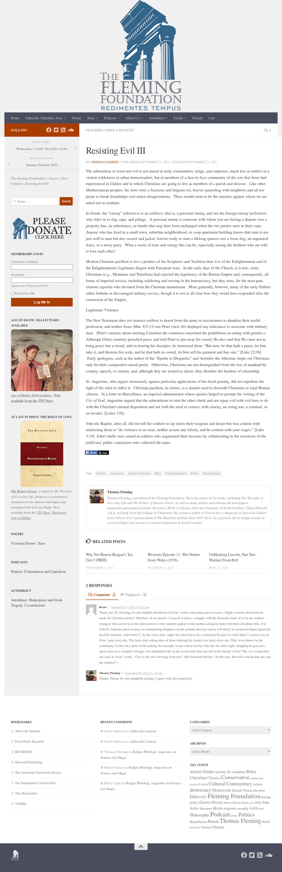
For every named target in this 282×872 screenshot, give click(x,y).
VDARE (20, 803)
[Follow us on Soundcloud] (70, 130)
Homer (228, 803)
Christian (101, 473)
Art (228, 771)
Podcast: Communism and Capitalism (38, 571)
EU (204, 796)
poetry (234, 815)
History (217, 802)
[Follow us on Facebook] (49, 130)
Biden (251, 771)
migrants (230, 808)
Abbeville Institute (27, 731)
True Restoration (26, 793)
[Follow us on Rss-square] (63, 130)
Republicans (198, 821)
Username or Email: (24, 261)
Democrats (221, 790)
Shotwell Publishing (28, 762)
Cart (212, 118)
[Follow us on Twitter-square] (56, 130)
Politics (194, 473)
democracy (200, 789)
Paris (261, 808)
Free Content (120, 130)
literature (206, 808)
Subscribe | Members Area (44, 118)
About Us (132, 118)
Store (91, 118)
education (259, 790)
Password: (18, 274)
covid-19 (195, 784)
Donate (197, 118)
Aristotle (220, 772)
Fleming (94, 130)
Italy (258, 802)
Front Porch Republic (29, 741)
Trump (206, 827)
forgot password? (38, 286)
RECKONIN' (24, 751)
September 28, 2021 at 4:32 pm (143, 673)
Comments (104, 594)
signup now (18, 286)
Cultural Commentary (139, 473)
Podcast (220, 814)
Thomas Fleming (105, 162)
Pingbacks (135, 594)
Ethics (158, 473)
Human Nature (240, 803)
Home (15, 118)
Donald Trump (242, 790)
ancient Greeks (202, 771)
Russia (213, 821)
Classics (213, 777)
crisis (205, 784)
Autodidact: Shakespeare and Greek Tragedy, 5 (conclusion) (36, 602)
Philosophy (199, 815)
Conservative (117, 473)
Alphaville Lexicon (143, 731)
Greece (205, 802)
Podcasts (110, 118)
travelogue (195, 827)
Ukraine (218, 826)
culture (258, 784)
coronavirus (256, 778)
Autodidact (156, 118)
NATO (254, 808)
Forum (76, 118)
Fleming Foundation (175, 473)
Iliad (252, 802)
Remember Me (25, 293)
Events (178, 118)
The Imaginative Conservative (35, 783)
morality (243, 808)
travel (266, 821)
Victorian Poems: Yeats (28, 543)
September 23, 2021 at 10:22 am (130, 607)
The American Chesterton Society (38, 772)
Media (218, 808)
